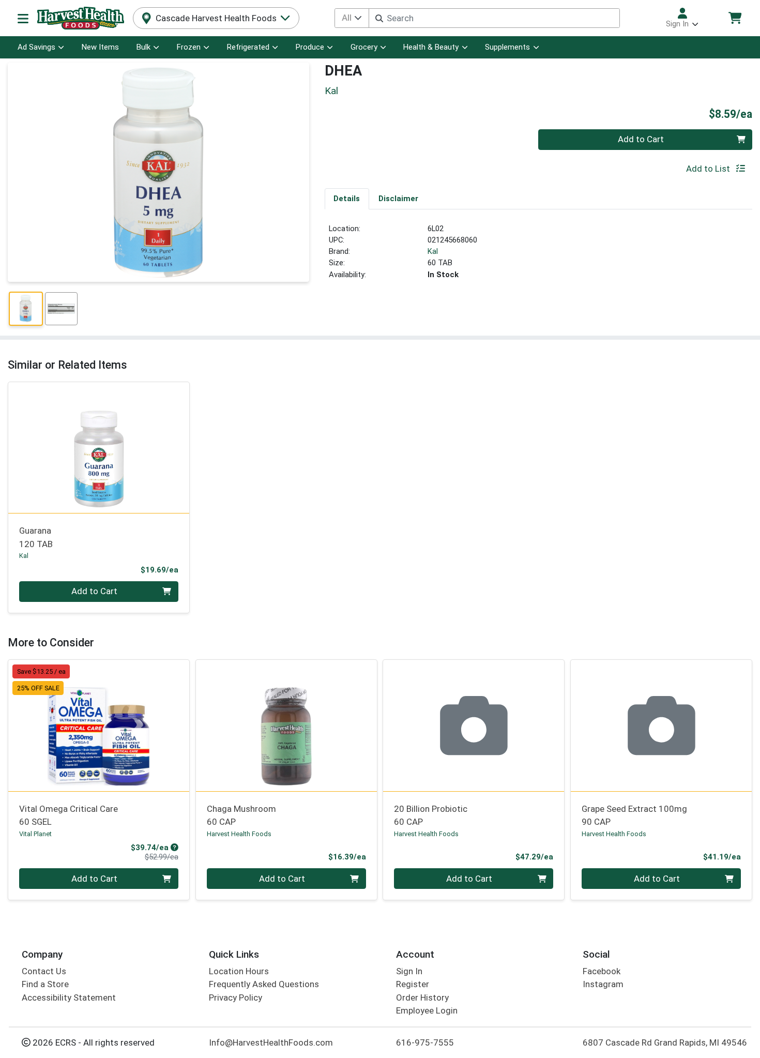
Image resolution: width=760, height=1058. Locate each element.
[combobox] (494, 18)
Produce (310, 47)
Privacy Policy (235, 997)
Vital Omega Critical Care (68, 815)
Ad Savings (36, 47)
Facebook (601, 971)
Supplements (507, 47)
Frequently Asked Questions (264, 984)
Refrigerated (248, 47)
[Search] (379, 18)
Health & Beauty (431, 47)
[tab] (347, 198)
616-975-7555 (425, 1042)
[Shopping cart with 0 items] (734, 17)
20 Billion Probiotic (430, 815)
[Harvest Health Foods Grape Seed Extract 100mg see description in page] (661, 725)
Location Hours (239, 971)
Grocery (364, 47)
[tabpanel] (539, 256)
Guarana (36, 537)
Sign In (409, 971)
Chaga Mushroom (241, 815)
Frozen (189, 47)
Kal (433, 251)
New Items (100, 47)
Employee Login (427, 1010)
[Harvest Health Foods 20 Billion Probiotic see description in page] (474, 725)
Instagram (603, 984)
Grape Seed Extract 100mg (634, 815)
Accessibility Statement (69, 997)
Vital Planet (35, 834)
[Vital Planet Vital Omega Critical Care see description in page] (99, 725)
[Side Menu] (23, 18)
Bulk (143, 47)
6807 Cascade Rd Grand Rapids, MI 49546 (665, 1042)
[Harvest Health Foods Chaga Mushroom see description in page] (286, 725)
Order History (422, 997)
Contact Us (44, 971)
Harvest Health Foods (239, 834)
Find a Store (45, 984)
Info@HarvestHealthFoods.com (271, 1042)
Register (412, 984)
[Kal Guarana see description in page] (99, 447)
